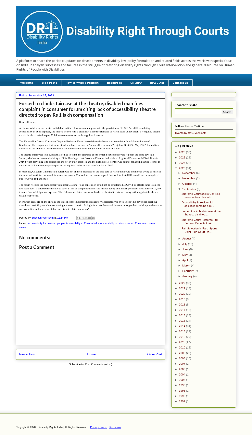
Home (91, 354)
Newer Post (27, 354)
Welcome (26, 83)
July (185, 244)
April (185, 260)
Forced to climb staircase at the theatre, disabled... (201, 213)
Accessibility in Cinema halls (82, 223)
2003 (182, 379)
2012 (182, 336)
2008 (182, 358)
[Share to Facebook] (90, 218)
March (186, 265)
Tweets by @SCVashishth (191, 132)
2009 (182, 353)
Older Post (154, 354)
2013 (182, 331)
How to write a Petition (82, 83)
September (189, 189)
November (189, 178)
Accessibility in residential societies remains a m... (198, 204)
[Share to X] (86, 218)
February (188, 270)
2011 (182, 342)
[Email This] (78, 218)
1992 (182, 401)
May (185, 254)
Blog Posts (49, 83)
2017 (182, 309)
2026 (182, 152)
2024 (182, 162)
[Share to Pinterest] (93, 218)
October (187, 183)
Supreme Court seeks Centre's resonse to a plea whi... (201, 195)
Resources (114, 83)
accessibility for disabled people (46, 223)
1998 (182, 385)
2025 (182, 157)
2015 (182, 320)
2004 (182, 374)
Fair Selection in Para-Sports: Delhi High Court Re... (200, 230)
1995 (182, 390)
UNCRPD (136, 83)
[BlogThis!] (82, 218)
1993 (182, 396)
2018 (182, 304)
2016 (182, 315)
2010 (182, 347)
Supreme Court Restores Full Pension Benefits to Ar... (200, 221)
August (187, 238)
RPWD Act (157, 83)
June (185, 249)
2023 (182, 168)
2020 (182, 293)
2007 (182, 363)
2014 (182, 326)
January (187, 276)
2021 (182, 288)
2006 (182, 369)
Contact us (180, 83)
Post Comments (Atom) (98, 364)
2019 (182, 299)
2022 (182, 283)
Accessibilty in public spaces (116, 223)
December (189, 172)
